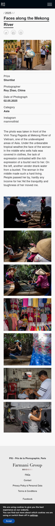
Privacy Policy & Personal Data (27, 485)
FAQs (27, 474)
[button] (6, 32)
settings (34, 515)
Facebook (27, 498)
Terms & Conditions (27, 490)
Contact (27, 480)
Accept (9, 521)
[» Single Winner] (21, 4)
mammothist (11, 121)
